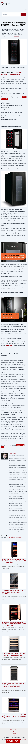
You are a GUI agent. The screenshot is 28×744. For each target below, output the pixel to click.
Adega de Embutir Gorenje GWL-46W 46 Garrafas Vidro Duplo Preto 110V (13, 654)
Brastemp (7, 102)
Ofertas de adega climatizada (14, 537)
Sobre (14, 731)
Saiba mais (16, 36)
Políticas (14, 735)
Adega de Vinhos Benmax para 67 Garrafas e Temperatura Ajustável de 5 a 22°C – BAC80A (14, 623)
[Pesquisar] (23, 14)
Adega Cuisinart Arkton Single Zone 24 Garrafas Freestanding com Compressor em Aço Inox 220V (13, 685)
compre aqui (13, 741)
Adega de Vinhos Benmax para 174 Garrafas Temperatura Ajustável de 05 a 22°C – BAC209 (14, 560)
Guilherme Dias (12, 453)
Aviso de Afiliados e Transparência (14, 730)
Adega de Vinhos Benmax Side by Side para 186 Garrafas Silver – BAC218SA (12, 592)
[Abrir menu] (26, 8)
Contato (14, 733)
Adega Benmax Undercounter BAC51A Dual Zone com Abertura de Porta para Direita (14, 716)
